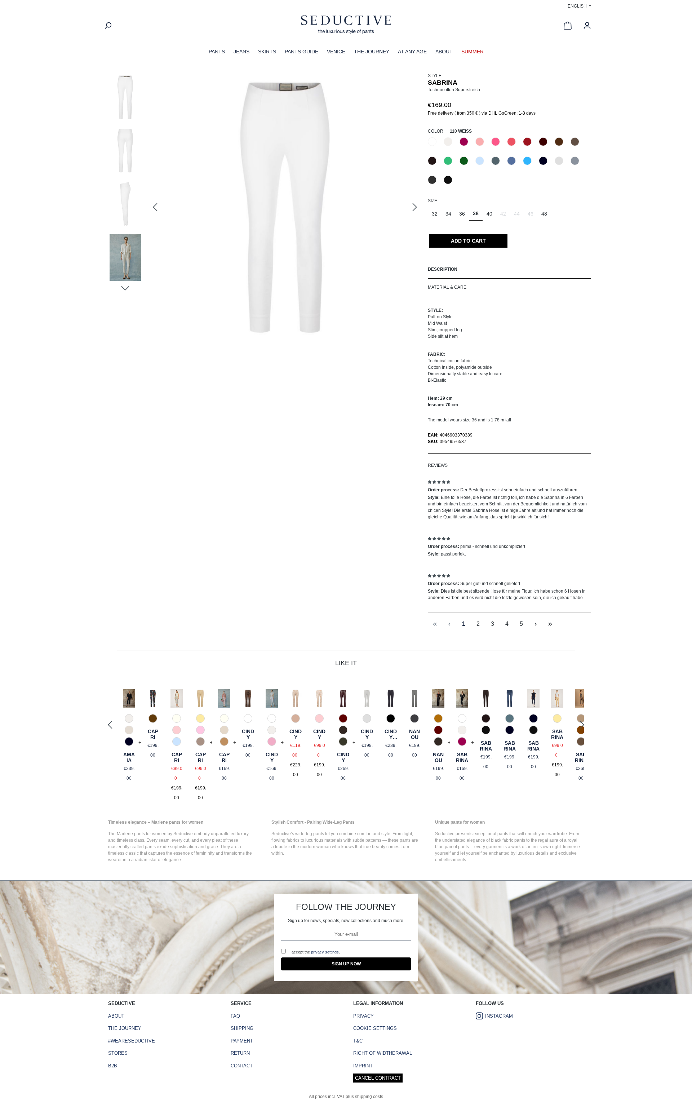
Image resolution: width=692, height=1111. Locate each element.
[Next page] (536, 624)
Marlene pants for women (142, 833)
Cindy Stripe (391, 734)
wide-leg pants (309, 833)
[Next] (414, 207)
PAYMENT (242, 1041)
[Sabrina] (285, 207)
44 (519, 216)
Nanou (414, 734)
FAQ (235, 1016)
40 (489, 214)
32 (435, 214)
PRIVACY (363, 1016)
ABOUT (116, 1016)
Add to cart (468, 241)
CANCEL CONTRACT (378, 1078)
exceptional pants (491, 833)
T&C (358, 1041)
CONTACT (242, 1065)
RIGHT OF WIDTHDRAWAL (382, 1053)
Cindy (248, 734)
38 (476, 213)
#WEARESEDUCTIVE (131, 1041)
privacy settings (325, 952)
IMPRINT (363, 1065)
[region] (264, 207)
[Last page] (550, 624)
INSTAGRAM (499, 1016)
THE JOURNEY (124, 1028)
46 (532, 216)
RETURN (240, 1053)
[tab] (509, 270)
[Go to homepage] (346, 25)
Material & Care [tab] (447, 287)
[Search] (107, 25)
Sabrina (462, 757)
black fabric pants (508, 840)
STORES (118, 1053)
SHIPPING (242, 1028)
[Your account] (587, 25)
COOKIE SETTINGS (375, 1028)
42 (505, 216)
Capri (153, 734)
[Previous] (155, 207)
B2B (112, 1065)
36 (462, 214)
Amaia (129, 757)
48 (544, 214)
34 (448, 214)
